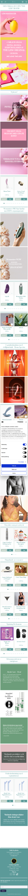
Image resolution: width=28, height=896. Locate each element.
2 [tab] (10, 339)
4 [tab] (9, 203)
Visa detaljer (21, 461)
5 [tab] (11, 203)
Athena (21, 327)
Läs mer (4, 199)
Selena (21, 419)
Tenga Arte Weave (7, 642)
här (19, 760)
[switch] (25, 448)
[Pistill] (14, 2)
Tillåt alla (14, 465)
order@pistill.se (13, 855)
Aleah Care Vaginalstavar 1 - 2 (21, 795)
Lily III (7, 296)
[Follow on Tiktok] (17, 874)
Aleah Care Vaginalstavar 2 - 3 (7, 795)
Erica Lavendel (6, 419)
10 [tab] (21, 203)
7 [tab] (15, 203)
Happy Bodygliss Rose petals (7, 328)
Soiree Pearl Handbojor (21, 192)
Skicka (3, 890)
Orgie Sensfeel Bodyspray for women (7, 544)
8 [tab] (17, 203)
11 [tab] (23, 203)
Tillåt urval (14, 469)
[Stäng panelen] (26, 422)
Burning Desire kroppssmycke (20, 607)
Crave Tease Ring (21, 577)
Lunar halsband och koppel (7, 578)
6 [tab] (13, 203)
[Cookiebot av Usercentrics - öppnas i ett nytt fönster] (17, 422)
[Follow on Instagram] (14, 874)
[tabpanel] (7, 189)
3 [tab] (7, 203)
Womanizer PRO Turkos (21, 297)
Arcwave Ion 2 (21, 641)
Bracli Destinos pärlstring (7, 607)
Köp (10, 199)
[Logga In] (22, 2)
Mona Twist (7, 191)
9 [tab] (19, 203)
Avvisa (14, 473)
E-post (1, 884)
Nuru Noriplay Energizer (21, 543)
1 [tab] (8, 339)
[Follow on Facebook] (11, 874)
